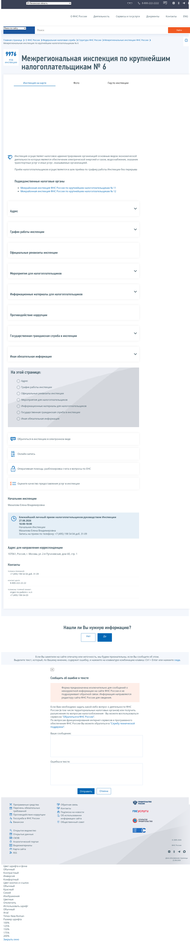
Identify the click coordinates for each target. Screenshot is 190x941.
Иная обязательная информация (40, 418)
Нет (88, 636)
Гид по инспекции (118, 83)
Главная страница (12, 40)
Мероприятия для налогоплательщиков (44, 399)
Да (104, 636)
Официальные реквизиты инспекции (42, 393)
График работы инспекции (36, 387)
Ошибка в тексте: (60, 761)
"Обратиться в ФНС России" (78, 716)
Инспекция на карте (34, 83)
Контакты (171, 16)
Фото (76, 83)
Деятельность (101, 16)
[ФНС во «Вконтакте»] (173, 3)
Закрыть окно (11, 939)
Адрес (24, 381)
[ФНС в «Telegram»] (184, 3)
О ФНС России (79, 16)
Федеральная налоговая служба (59, 40)
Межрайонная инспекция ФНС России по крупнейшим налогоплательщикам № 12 (68, 191)
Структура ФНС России (89, 40)
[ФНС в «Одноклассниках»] (178, 3)
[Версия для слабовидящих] (130, 3)
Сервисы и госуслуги (128, 16)
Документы (152, 16)
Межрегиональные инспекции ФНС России (126, 40)
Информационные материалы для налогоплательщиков (53, 406)
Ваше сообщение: (60, 733)
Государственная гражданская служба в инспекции (50, 412)
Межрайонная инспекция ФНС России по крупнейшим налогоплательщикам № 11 (68, 187)
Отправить (86, 791)
